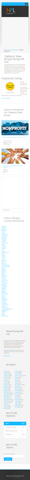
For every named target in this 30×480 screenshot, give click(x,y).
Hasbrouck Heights (6, 266)
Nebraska (17, 392)
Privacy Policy (7, 355)
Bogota (3, 314)
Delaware (6, 377)
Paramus (3, 241)
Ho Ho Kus (4, 278)
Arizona (16, 372)
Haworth (3, 306)
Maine (16, 386)
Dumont (3, 255)
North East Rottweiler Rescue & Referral (13, 166)
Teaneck (3, 233)
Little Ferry (4, 302)
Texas (16, 402)
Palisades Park (5, 243)
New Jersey (17, 393)
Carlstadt (4, 288)
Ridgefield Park (5, 310)
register (13, 351)
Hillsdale (3, 251)
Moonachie (4, 287)
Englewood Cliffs (5, 252)
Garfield (3, 227)
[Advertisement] (15, 33)
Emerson (3, 254)
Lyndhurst (4, 289)
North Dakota (7, 392)
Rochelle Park (4, 236)
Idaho (16, 380)
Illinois (5, 381)
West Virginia (18, 407)
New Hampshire (7, 393)
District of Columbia (19, 375)
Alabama (17, 371)
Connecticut (6, 375)
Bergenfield (4, 260)
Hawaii (16, 378)
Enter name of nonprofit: (9, 454)
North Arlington (5, 293)
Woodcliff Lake (5, 307)
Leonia (3, 313)
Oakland (3, 274)
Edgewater (4, 298)
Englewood (4, 226)
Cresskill (3, 258)
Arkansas (6, 372)
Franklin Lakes (5, 280)
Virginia (16, 404)
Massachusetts (18, 384)
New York (6, 396)
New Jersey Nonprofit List (13, 49)
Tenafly (3, 232)
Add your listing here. (6, 98)
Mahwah (3, 277)
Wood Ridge (4, 285)
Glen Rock (4, 270)
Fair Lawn (4, 281)
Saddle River (4, 300)
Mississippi (17, 389)
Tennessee (6, 402)
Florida (16, 377)
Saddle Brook (5, 234)
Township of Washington (7, 309)
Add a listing (16, 477)
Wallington (4, 292)
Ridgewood (4, 271)
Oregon (16, 398)
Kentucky (17, 383)
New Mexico (6, 395)
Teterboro (4, 311)
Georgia (5, 378)
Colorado (17, 374)
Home (5, 49)
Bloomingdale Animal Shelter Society (14, 137)
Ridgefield (4, 238)
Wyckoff (3, 267)
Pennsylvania (6, 399)
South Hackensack (5, 265)
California (6, 374)
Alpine (3, 262)
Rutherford (4, 291)
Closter (3, 259)
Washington (17, 405)
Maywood (4, 263)
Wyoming (6, 408)
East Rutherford (5, 316)
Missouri (6, 389)
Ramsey (3, 273)
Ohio (16, 396)
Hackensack (4, 229)
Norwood (4, 245)
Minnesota (17, 387)
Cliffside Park (4, 299)
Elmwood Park (5, 282)
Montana (6, 390)
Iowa (5, 380)
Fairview (3, 296)
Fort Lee (3, 295)
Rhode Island (18, 399)
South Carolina (7, 401)
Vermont (6, 405)
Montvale (4, 248)
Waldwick (4, 269)
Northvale (4, 247)
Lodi (2, 249)
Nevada (16, 395)
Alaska (5, 371)
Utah (5, 404)
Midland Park (4, 276)
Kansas (5, 383)
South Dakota (18, 401)
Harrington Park (5, 304)
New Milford (4, 303)
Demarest (4, 256)
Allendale (4, 284)
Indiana (16, 381)
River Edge (4, 237)
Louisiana (6, 384)
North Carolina (18, 390)
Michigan (6, 387)
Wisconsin (6, 407)
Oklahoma (6, 398)
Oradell (3, 244)
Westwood (4, 230)
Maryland (6, 386)
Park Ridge (4, 240)
